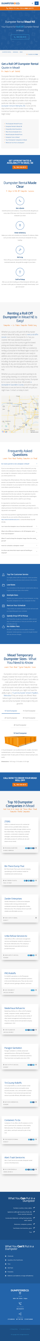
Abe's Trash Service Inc (14, 1157)
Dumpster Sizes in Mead (12, 137)
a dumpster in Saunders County (16, 383)
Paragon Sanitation (13, 1047)
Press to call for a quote (21, 8)
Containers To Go (12, 1120)
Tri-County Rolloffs (13, 1082)
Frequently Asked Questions (14, 129)
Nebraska (15, 52)
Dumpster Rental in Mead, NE (14, 126)
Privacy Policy (14, 1329)
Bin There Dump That (14, 866)
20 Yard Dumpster (10, 718)
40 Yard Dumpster (20, 725)
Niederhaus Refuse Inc (14, 1008)
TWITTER (20, 1319)
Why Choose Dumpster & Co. (14, 132)
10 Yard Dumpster (10, 711)
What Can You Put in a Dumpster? (15, 142)
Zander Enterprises (13, 898)
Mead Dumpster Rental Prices (14, 134)
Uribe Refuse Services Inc (15, 935)
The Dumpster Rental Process (14, 123)
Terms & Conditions (25, 1329)
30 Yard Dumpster (29, 718)
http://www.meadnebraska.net (10, 519)
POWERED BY (33, 54)
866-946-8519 (21, 167)
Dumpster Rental (6, 52)
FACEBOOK (12, 1319)
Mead (21, 52)
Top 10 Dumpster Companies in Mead (16, 140)
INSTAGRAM (29, 1319)
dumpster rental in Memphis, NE (13, 106)
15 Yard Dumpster (29, 711)
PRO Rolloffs (10, 973)
